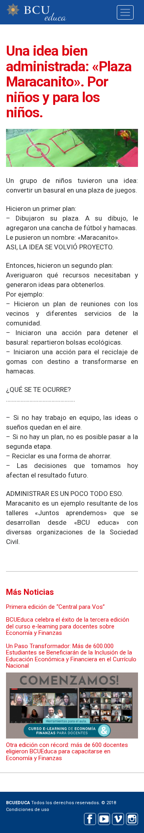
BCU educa (36, 12)
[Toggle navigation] (125, 12)
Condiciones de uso (27, 809)
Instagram (132, 818)
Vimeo (118, 818)
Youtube (104, 818)
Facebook (90, 818)
